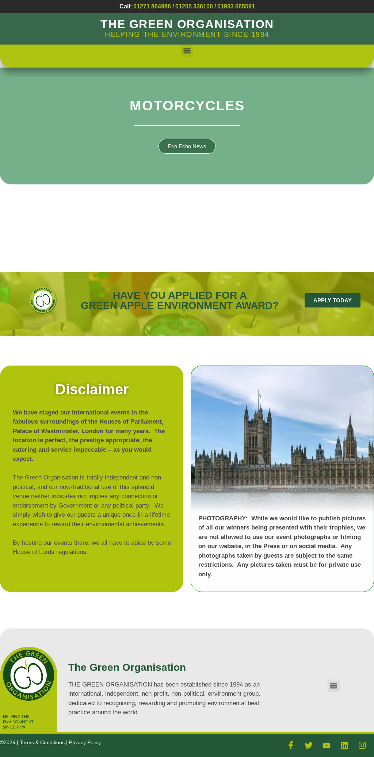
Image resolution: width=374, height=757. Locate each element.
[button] (187, 51)
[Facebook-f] (291, 745)
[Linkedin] (344, 745)
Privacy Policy (85, 742)
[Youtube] (326, 745)
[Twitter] (309, 745)
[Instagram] (362, 745)
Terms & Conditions (43, 742)
